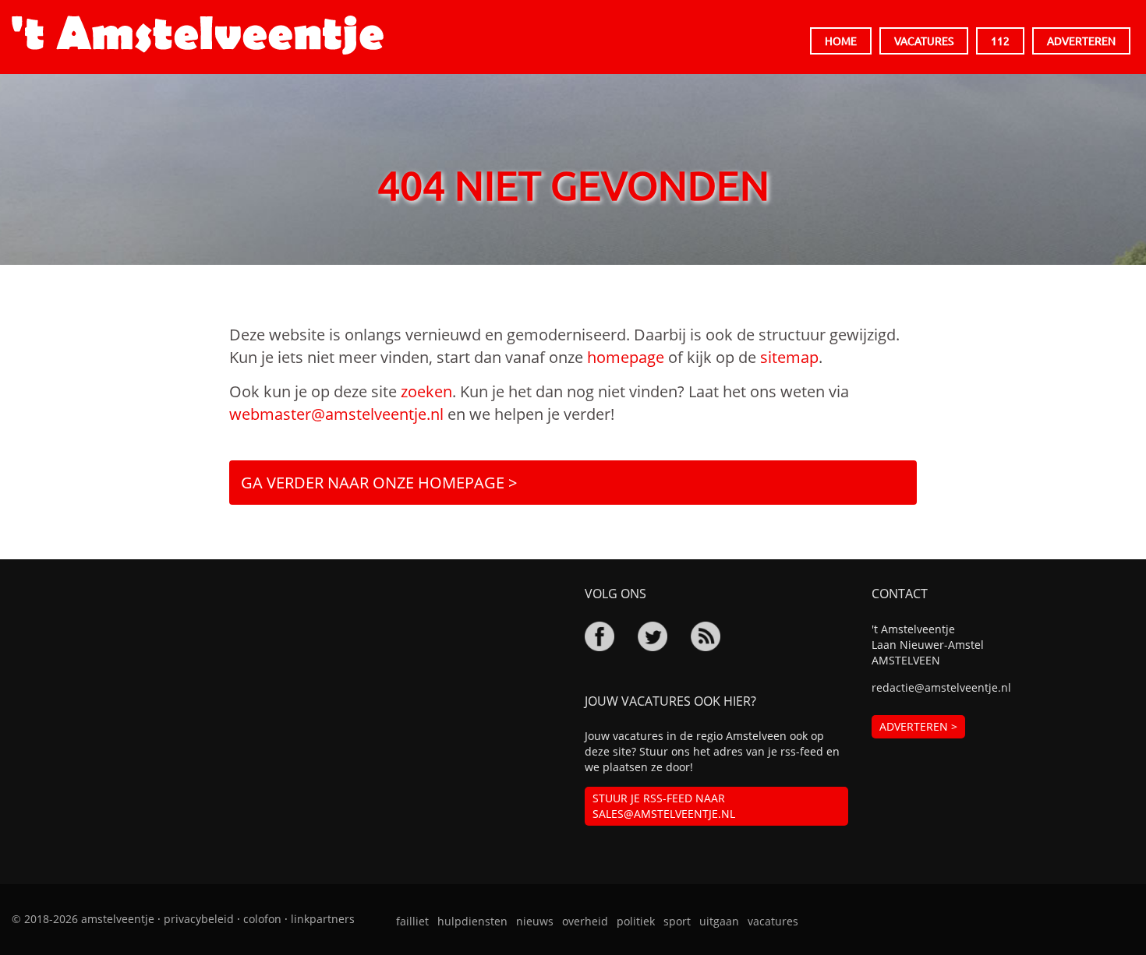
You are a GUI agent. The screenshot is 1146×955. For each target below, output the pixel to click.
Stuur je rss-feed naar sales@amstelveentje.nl (663, 806)
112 (1000, 40)
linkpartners (323, 918)
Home (841, 40)
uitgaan (719, 921)
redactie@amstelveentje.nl (941, 687)
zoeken (426, 391)
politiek (636, 921)
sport (677, 921)
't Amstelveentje (198, 35)
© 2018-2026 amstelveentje (83, 918)
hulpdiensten (472, 921)
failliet (412, 921)
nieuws (535, 921)
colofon (262, 918)
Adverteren (1081, 40)
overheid (585, 921)
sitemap (789, 357)
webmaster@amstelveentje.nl (336, 414)
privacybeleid (199, 918)
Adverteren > (918, 726)
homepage (625, 357)
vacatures (773, 921)
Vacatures (923, 40)
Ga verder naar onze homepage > (379, 482)
